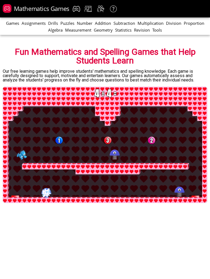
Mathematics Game (41, 8)
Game (12, 23)
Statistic (123, 30)
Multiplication (151, 23)
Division (173, 23)
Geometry (103, 30)
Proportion (194, 23)
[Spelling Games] (77, 9)
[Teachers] (89, 9)
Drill (53, 23)
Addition (103, 23)
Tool (157, 30)
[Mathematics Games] (7, 8)
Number (84, 23)
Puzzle (67, 23)
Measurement (78, 30)
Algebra (55, 30)
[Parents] (101, 9)
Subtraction (124, 23)
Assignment (34, 23)
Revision (142, 30)
